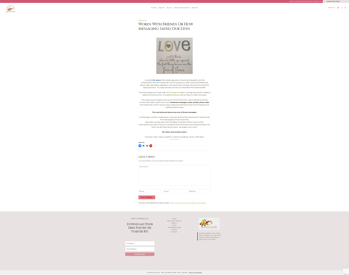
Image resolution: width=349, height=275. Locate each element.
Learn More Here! (333, 1)
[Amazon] (345, 7)
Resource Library (174, 221)
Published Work (174, 227)
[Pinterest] (338, 7)
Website (192, 191)
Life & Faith (142, 20)
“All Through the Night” (176, 92)
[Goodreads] (341, 7)
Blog (169, 8)
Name (141, 191)
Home (154, 8)
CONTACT (174, 232)
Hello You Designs (195, 272)
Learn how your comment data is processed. (188, 203)
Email (166, 191)
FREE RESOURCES (182, 8)
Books (195, 8)
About (162, 8)
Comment (144, 167)
